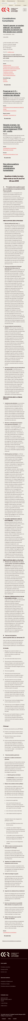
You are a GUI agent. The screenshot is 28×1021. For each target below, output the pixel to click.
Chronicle (5, 81)
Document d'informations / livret (10, 154)
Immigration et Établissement (7, 981)
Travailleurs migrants (8, 72)
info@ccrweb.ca (4, 1005)
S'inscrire (11, 5)
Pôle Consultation (21, 1)
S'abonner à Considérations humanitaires (11, 941)
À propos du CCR (4, 969)
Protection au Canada (5, 983)
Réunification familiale (8, 150)
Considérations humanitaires (9, 70)
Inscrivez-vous (4, 971)
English (25, 5)
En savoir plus (7, 84)
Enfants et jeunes (7, 65)
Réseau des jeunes (11, 1)
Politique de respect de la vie (6, 1015)
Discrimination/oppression (9, 75)
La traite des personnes (8, 73)
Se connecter (18, 5)
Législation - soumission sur (9, 115)
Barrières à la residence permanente (11, 68)
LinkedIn (15, 1018)
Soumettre (15, 3)
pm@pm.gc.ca (10, 52)
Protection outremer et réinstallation (8, 986)
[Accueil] (10, 9)
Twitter (9, 1018)
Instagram (4, 1018)
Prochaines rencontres (5, 967)
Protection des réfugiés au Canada (11, 67)
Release (5, 79)
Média (3, 1)
